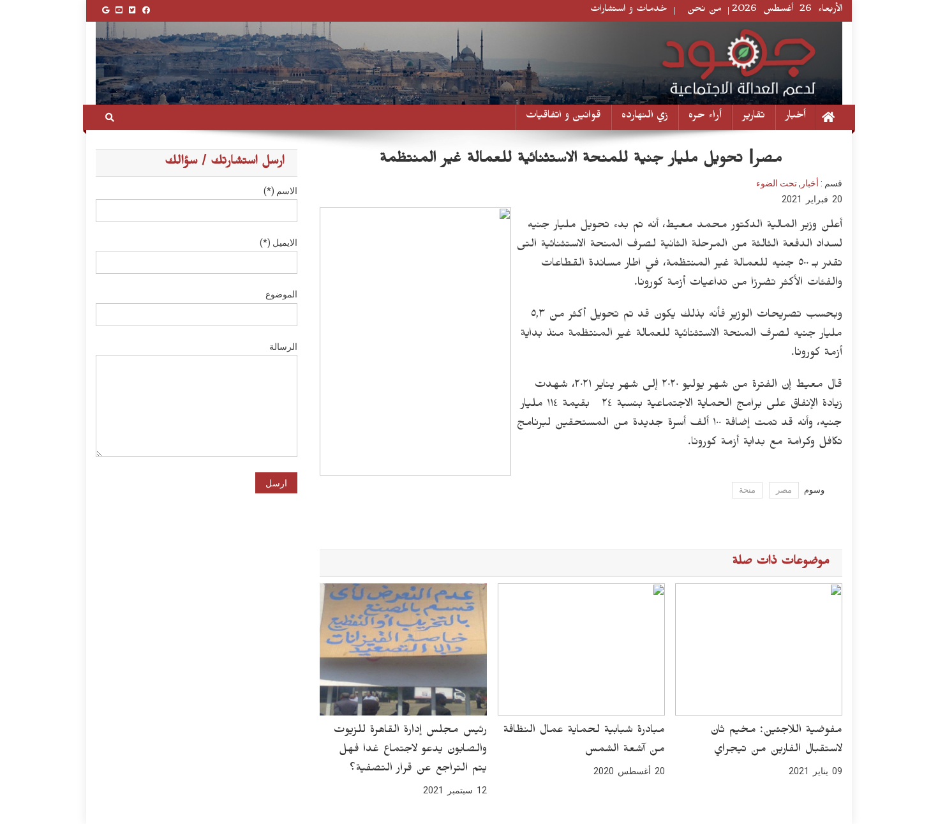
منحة (747, 490)
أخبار (795, 117)
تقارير (753, 117)
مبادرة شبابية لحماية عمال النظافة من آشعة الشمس (584, 741)
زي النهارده (645, 117)
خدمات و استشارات (628, 10)
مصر (784, 490)
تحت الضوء (776, 183)
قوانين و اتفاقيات (563, 117)
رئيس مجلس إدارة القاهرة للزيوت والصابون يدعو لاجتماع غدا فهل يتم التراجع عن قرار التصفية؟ (410, 750)
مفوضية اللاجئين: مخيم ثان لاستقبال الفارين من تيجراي (776, 741)
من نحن (704, 10)
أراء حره (705, 117)
